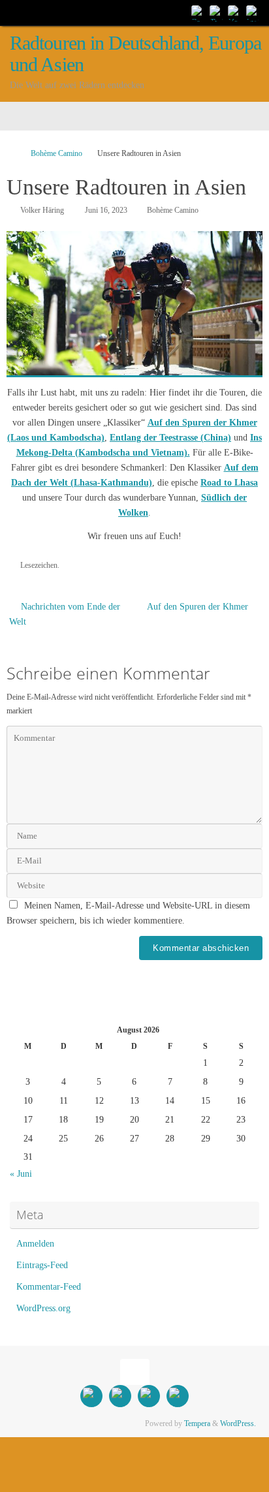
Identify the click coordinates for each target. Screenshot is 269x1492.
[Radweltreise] (198, 12)
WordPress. (238, 1423)
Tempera (197, 1423)
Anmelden (35, 1244)
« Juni (21, 1174)
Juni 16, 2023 (106, 210)
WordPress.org (43, 1308)
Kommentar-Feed (48, 1287)
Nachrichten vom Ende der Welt (64, 614)
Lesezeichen (38, 565)
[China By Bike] (217, 12)
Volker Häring (42, 210)
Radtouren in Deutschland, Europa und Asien (135, 54)
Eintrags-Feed (42, 1265)
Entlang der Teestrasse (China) (170, 438)
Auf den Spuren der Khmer (199, 607)
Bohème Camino (56, 153)
